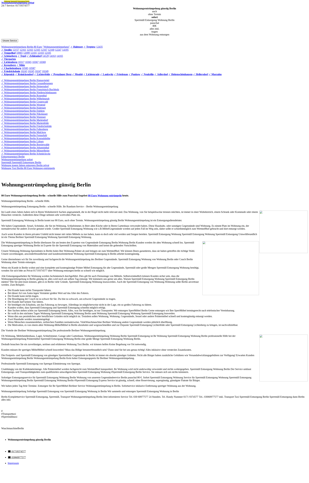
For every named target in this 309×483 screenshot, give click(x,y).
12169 (51, 49)
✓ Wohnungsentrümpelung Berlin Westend (23, 104)
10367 (35, 62)
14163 (52, 56)
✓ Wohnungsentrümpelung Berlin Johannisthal (25, 147)
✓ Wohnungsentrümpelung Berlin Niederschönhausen (28, 92)
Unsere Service (10, 40)
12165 (37, 49)
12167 (44, 49)
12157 (16, 49)
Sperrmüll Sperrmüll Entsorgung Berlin (21, 162)
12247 (58, 49)
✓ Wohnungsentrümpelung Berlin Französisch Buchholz (30, 89)
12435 (99, 46)
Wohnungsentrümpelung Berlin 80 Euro (21, 46)
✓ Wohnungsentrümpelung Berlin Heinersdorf (25, 86)
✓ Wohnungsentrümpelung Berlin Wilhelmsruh (25, 98)
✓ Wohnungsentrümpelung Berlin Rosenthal (24, 95)
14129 (45, 56)
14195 (65, 49)
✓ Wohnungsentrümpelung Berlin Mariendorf (24, 120)
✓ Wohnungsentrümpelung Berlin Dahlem (23, 110)
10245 (31, 71)
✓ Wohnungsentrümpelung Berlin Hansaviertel (25, 80)
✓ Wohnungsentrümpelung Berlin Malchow (23, 132)
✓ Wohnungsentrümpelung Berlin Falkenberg (24, 129)
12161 (23, 49)
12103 (40, 53)
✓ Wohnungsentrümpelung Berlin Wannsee (23, 117)
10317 (21, 62)
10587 (32, 68)
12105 (48, 53)
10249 (45, 71)
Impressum (13, 463)
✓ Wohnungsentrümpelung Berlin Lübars (22, 141)
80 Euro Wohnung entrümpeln (105, 195)
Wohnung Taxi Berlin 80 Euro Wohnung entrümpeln (28, 168)
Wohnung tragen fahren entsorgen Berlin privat (25, 165)
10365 (28, 62)
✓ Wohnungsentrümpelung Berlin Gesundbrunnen (27, 83)
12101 (33, 53)
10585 (25, 68)
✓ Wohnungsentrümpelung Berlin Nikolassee (24, 114)
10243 (24, 71)
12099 (26, 53)
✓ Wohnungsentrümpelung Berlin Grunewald (24, 101)
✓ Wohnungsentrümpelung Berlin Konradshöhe (25, 138)
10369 (42, 62)
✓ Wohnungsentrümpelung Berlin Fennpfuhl (24, 135)
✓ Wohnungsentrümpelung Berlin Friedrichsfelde (26, 126)
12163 (30, 49)
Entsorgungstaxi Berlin (13, 156)
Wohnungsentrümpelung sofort (17, 159)
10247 (38, 71)
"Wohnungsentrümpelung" (56, 46)
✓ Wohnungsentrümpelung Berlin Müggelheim (25, 150)
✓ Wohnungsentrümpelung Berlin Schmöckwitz (25, 153)
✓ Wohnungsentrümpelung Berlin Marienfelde (25, 123)
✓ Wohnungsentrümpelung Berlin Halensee (23, 107)
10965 (19, 53)
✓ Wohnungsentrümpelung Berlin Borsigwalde (25, 144)
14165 (59, 56)
